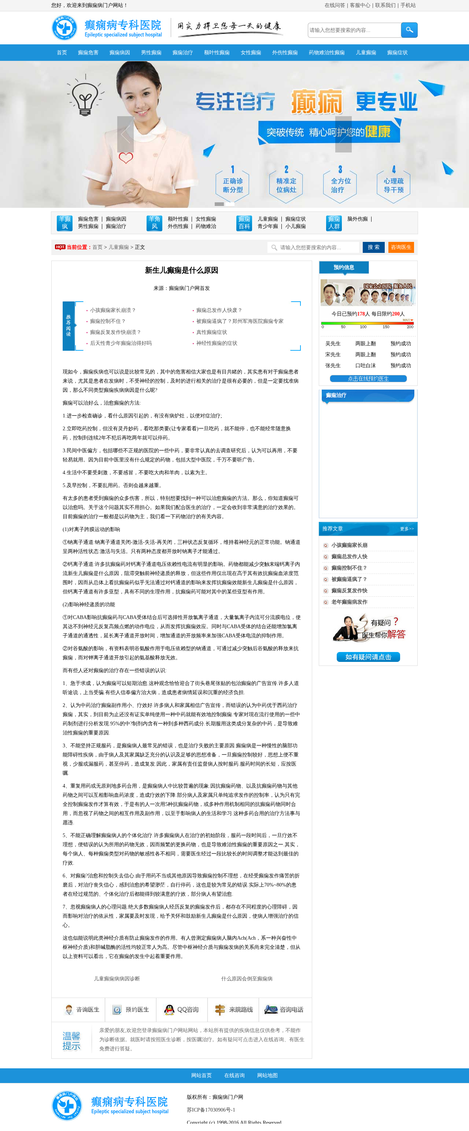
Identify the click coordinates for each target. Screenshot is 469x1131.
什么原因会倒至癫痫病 (247, 978)
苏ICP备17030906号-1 (211, 1110)
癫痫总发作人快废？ (219, 310)
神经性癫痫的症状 (216, 343)
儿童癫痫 (366, 52)
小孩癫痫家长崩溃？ (113, 310)
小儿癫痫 (295, 226)
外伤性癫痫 (285, 52)
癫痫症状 (397, 52)
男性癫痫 (151, 52)
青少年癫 (268, 226)
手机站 (408, 5)
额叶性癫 (178, 219)
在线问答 (335, 5)
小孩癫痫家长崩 (350, 545)
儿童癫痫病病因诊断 (117, 978)
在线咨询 (234, 1075)
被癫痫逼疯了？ (350, 579)
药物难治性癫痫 (327, 52)
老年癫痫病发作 (350, 602)
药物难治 (206, 226)
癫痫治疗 (183, 52)
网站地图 (267, 1075)
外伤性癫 (178, 226)
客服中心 (360, 5)
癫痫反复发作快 (350, 590)
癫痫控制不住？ (108, 321)
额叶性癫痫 (217, 52)
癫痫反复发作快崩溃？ (115, 332)
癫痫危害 (88, 52)
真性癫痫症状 (211, 332)
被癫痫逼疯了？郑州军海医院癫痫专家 (240, 321)
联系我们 (385, 5)
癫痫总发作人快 (350, 556)
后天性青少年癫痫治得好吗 (121, 343)
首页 (62, 52)
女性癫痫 (251, 52)
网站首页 (201, 1075)
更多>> (407, 528)
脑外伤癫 (357, 219)
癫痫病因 (120, 52)
